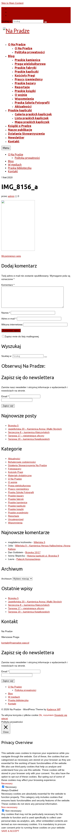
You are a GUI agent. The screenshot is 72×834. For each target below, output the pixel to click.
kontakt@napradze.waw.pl (15, 642)
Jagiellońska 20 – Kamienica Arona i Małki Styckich (35, 429)
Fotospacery (14, 468)
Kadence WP (54, 709)
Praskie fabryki (16, 499)
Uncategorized (15, 519)
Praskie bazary (16, 495)
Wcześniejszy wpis (11, 256)
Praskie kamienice (17, 502)
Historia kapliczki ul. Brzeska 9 (43, 555)
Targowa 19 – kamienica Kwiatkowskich (29, 439)
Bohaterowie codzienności (22, 462)
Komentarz (7, 285)
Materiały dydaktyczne (20, 475)
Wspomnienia (15, 522)
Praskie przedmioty (18, 512)
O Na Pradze (15, 478)
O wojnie (12, 482)
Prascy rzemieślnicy (18, 489)
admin (11, 196)
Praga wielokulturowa (19, 485)
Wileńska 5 (39, 542)
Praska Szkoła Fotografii (21, 492)
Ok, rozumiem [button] (46, 715)
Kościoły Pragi (15, 472)
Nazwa (5, 312)
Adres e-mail (8, 318)
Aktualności (14, 458)
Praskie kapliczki (16, 505)
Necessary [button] (7, 783)
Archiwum (6, 578)
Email (5, 396)
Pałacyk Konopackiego (28, 559)
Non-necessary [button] (9, 807)
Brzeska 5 (13, 425)
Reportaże (13, 516)
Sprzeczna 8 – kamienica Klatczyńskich (29, 432)
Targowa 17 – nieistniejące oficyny (26, 435)
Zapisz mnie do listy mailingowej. (22, 336)
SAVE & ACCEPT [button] (10, 831)
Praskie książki (16, 509)
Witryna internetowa (11, 324)
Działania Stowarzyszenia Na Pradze (27, 465)
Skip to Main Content (12, 3)
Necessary (11, 787)
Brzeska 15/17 (33, 552)
